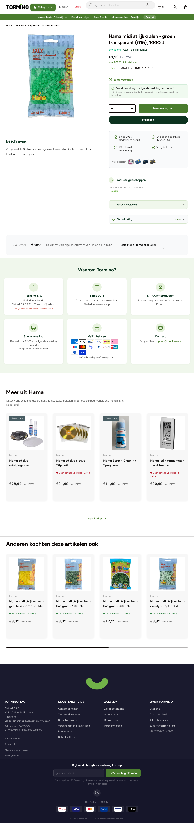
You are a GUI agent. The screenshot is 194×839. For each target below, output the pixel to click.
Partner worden (113, 725)
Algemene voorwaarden (17, 749)
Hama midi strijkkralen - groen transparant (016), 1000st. (39, 25)
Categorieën (45, 7)
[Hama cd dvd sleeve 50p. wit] (73, 433)
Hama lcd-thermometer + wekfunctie (167, 463)
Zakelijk (135, 17)
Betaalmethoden (67, 737)
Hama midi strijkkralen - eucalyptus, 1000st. (167, 603)
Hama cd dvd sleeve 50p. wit (70, 463)
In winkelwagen (163, 108)
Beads (114, 190)
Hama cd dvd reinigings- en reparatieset (19, 465)
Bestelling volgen (80, 17)
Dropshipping (112, 719)
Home (9, 25)
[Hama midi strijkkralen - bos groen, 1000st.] (73, 574)
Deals (78, 7)
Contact (150, 17)
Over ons (155, 708)
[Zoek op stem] (147, 5)
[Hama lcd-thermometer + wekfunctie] (167, 433)
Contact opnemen (68, 708)
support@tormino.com (168, 341)
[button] (185, 7)
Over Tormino (101, 17)
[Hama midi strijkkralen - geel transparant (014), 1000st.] (26, 574)
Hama (112, 68)
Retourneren (65, 731)
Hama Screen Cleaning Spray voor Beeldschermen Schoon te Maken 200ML (120, 467)
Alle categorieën (159, 719)
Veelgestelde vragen (69, 714)
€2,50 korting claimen (123, 773)
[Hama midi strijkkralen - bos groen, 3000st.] (120, 574)
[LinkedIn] (97, 793)
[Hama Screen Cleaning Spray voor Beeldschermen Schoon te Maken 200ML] (120, 433)
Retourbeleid (11, 744)
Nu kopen (148, 119)
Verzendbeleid (12, 738)
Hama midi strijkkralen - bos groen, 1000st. (73, 603)
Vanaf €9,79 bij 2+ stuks (121, 62)
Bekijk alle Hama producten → (140, 245)
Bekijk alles (95, 518)
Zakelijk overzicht (114, 708)
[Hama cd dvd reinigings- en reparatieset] (26, 433)
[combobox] (120, 5)
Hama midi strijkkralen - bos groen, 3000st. (120, 603)
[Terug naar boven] (97, 683)
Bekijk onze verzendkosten (33, 348)
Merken (63, 7)
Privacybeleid (12, 755)
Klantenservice (120, 17)
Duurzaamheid (158, 714)
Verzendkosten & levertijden (52, 17)
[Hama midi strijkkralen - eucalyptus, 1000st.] (167, 574)
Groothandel (111, 714)
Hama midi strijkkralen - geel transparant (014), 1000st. (26, 605)
